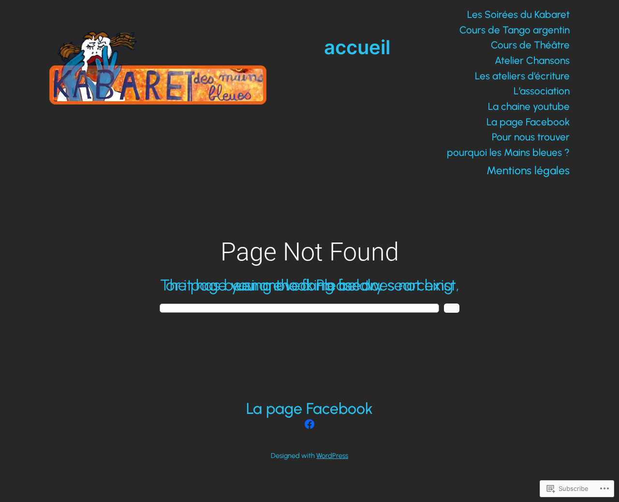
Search (451, 308)
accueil (357, 47)
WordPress (332, 455)
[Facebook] (309, 424)
